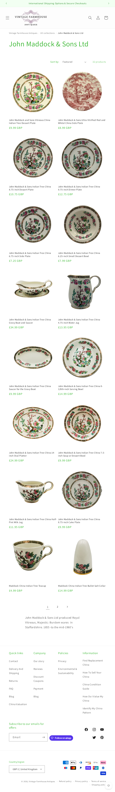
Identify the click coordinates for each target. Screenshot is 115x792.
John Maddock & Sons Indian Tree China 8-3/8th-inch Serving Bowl (80, 388)
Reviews (38, 669)
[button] (8, 18)
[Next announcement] (108, 3)
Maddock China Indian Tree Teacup (27, 585)
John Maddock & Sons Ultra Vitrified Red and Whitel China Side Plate (81, 121)
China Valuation (18, 704)
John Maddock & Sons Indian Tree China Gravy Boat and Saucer (30, 321)
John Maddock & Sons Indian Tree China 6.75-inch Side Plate (30, 254)
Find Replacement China (93, 662)
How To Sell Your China (92, 674)
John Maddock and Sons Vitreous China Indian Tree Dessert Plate (29, 121)
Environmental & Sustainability (67, 671)
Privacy (62, 661)
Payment (38, 688)
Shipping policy (99, 784)
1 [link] (48, 607)
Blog (11, 696)
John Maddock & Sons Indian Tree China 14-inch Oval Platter (32, 454)
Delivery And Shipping (16, 671)
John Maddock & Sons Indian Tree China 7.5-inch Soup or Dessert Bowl (81, 454)
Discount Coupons (39, 679)
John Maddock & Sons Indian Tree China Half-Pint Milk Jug (33, 521)
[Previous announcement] (6, 3)
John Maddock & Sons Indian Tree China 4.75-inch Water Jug (79, 321)
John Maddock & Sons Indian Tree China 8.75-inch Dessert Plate (30, 188)
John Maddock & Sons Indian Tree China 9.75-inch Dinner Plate (79, 188)
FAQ (11, 688)
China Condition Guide (92, 686)
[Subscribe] (43, 737)
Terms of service (98, 781)
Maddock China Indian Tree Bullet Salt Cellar (82, 585)
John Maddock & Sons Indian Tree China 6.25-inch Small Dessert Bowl (79, 254)
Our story (39, 661)
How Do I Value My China (93, 698)
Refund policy (65, 781)
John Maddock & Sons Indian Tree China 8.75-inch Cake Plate (79, 521)
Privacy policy (81, 781)
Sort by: (54, 61)
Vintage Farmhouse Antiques (23, 33)
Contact (13, 661)
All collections (47, 33)
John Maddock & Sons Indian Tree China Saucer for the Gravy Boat (30, 388)
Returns (13, 681)
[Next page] (67, 607)
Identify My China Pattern (92, 710)
